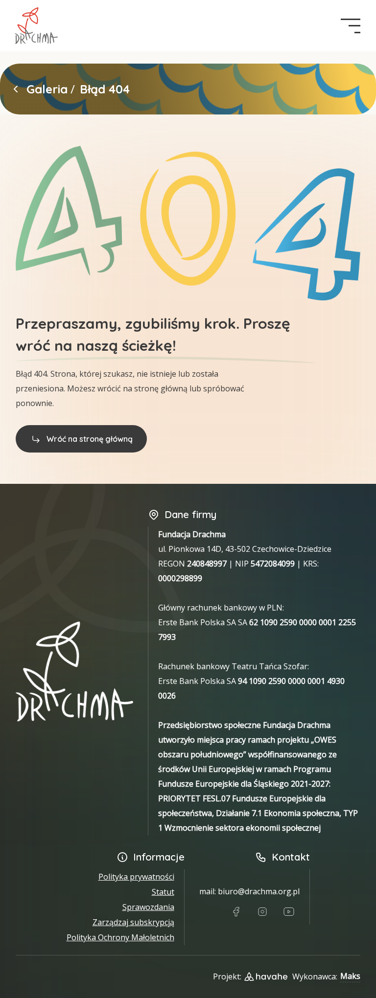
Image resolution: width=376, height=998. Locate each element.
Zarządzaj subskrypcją (133, 922)
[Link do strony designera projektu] (265, 976)
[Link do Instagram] (262, 912)
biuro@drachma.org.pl (259, 891)
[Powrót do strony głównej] (16, 89)
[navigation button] (350, 26)
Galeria (47, 89)
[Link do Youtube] (289, 912)
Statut (163, 891)
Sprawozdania (148, 907)
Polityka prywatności (136, 876)
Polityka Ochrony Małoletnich (120, 937)
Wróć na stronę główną (90, 439)
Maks (350, 976)
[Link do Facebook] (236, 912)
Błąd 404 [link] (105, 89)
